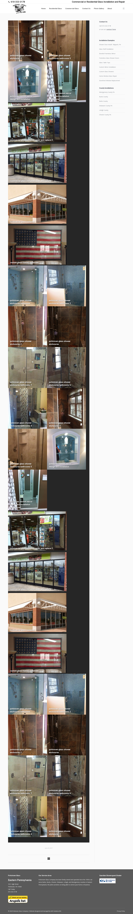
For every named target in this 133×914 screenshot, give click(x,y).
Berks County (103, 101)
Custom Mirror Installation (107, 67)
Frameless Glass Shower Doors (109, 58)
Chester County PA (105, 115)
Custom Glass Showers (106, 71)
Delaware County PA (105, 106)
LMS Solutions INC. (56, 911)
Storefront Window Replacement (109, 80)
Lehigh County (103, 110)
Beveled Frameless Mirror (107, 53)
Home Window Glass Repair (108, 76)
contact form (111, 29)
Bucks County (103, 97)
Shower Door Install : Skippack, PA (110, 44)
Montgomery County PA (107, 92)
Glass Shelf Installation (106, 49)
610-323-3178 (18, 2)
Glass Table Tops (104, 62)
